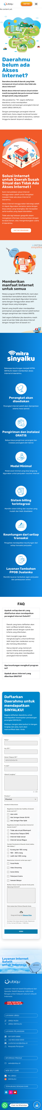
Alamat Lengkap (10, 774)
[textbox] (19, 799)
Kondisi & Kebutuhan (11, 804)
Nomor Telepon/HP (10, 757)
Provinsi (7, 796)
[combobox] (21, 799)
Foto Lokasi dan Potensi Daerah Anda (19, 906)
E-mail (6, 766)
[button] (36, 4)
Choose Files (27, 915)
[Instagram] (11, 1092)
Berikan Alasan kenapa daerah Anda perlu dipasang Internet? (20, 886)
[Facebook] (6, 1092)
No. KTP (7, 748)
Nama (6, 740)
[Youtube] (15, 1092)
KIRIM (21, 931)
